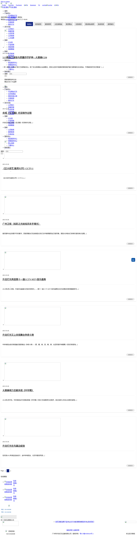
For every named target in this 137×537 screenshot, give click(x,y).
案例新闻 (8, 171)
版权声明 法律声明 (73, 530)
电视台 (13, 171)
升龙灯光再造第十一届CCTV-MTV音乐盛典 (24, 279)
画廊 (6, 162)
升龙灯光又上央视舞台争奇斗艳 (15, 327)
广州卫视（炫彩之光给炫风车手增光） (17, 216)
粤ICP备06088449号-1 (87, 533)
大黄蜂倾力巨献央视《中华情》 (15, 382)
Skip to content (5, 1)
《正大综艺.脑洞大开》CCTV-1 (15, 160)
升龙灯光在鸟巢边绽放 (12, 438)
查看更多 (130, 188)
